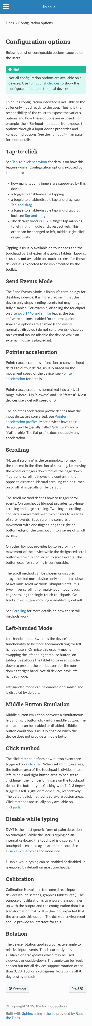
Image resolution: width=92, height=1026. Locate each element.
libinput (49, 7)
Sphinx (27, 1013)
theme (50, 1013)
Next (76, 988)
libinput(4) (59, 134)
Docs (10, 23)
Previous (19, 988)
